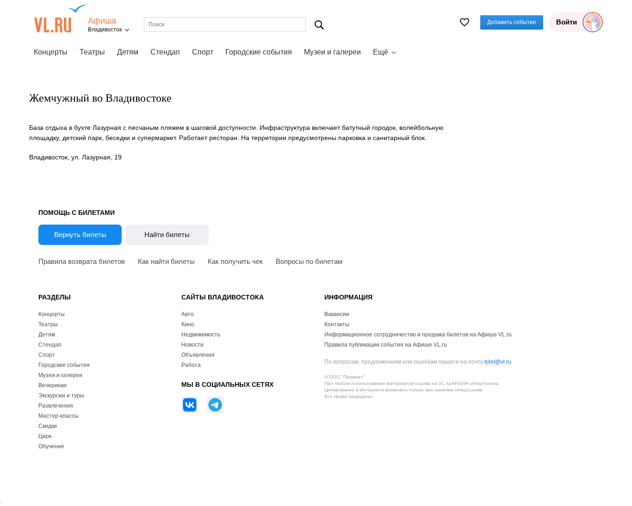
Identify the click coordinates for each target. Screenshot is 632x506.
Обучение (51, 446)
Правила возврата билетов (81, 261)
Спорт (202, 52)
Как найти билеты (166, 261)
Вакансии (336, 314)
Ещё (380, 52)
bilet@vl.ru (497, 362)
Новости (192, 344)
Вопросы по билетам (309, 261)
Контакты (336, 324)
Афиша (102, 21)
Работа (191, 365)
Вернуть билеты (80, 234)
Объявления (198, 355)
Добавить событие (511, 22)
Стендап (165, 52)
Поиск (319, 24)
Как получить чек (235, 261)
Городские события (258, 52)
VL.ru (61, 18)
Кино (187, 324)
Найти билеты (167, 234)
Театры (92, 52)
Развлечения (55, 405)
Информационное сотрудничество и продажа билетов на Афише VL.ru (418, 334)
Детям (127, 52)
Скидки (47, 426)
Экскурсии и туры (61, 395)
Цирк (44, 436)
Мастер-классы (58, 416)
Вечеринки (52, 385)
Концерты (51, 52)
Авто (187, 314)
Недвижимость (200, 334)
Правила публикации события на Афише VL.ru (385, 344)
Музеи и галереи (332, 52)
